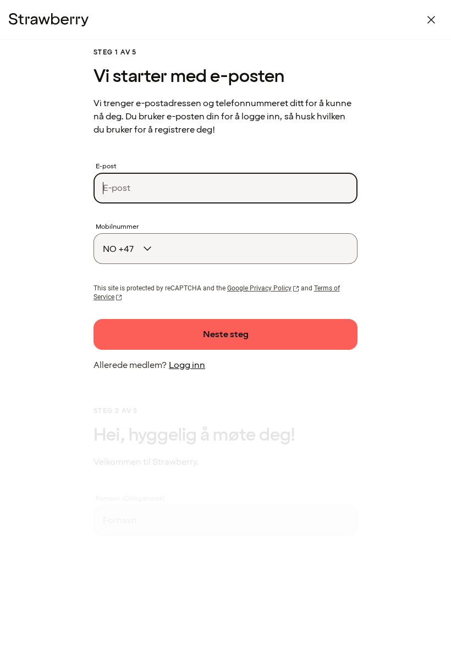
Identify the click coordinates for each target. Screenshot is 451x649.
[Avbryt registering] (431, 20)
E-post (106, 166)
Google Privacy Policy (259, 288)
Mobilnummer (117, 227)
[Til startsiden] (49, 19)
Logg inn (187, 365)
